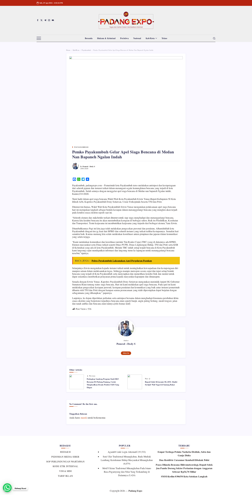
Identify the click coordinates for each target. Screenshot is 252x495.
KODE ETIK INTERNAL (65, 466)
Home (68, 50)
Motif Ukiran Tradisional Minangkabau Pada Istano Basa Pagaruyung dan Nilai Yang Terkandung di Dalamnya (126, 472)
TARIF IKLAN (65, 475)
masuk (84, 417)
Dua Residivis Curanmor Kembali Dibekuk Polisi (184, 460)
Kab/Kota (76, 50)
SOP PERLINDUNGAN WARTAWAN (65, 461)
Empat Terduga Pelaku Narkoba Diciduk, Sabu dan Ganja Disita (184, 453)
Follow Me (126, 353)
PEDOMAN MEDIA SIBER (65, 456)
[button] (39, 38)
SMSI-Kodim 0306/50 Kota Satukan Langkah (184, 476)
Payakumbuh (86, 50)
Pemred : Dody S (89, 166)
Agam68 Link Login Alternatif (122, 451)
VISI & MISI (65, 470)
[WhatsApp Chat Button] (7, 487)
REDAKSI (65, 451)
